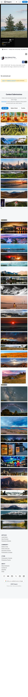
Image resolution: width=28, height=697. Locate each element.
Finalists (23, 108)
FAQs (2, 571)
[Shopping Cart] (16, 1)
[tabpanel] (14, 321)
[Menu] (1, 2)
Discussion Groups (6, 550)
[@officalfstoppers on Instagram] (4, 576)
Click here (3, 101)
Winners (5, 49)
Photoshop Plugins (6, 560)
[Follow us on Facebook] (12, 576)
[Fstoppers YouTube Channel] (8, 576)
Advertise (3, 569)
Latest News (4, 537)
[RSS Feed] (24, 576)
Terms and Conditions (17, 585)
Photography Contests (6, 552)
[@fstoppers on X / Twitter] (16, 576)
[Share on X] (26, 62)
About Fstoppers (5, 565)
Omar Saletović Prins (10, 57)
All (5, 108)
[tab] (5, 108)
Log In (20, 1)
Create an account (11, 80)
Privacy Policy (9, 585)
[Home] (8, 1)
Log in (3, 80)
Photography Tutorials (6, 558)
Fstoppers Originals (6, 541)
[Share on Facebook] (23, 62)
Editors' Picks (4, 546)
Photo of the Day (5, 548)
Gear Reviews (4, 539)
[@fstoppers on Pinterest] (20, 576)
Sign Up (24, 1)
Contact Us (4, 567)
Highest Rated (14, 108)
